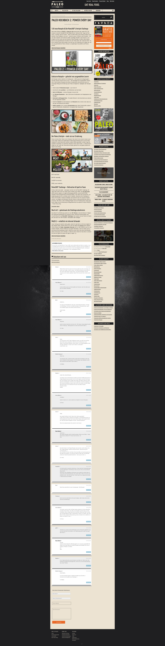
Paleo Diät (104, 248)
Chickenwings (97, 291)
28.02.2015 (88, 446)
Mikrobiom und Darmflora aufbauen (101, 156)
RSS (105, 23)
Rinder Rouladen (97, 268)
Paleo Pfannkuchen (98, 280)
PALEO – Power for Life (67, 31)
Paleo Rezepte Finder (104, 236)
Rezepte (56, 10)
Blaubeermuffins (97, 105)
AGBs (73, 636)
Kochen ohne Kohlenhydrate (100, 212)
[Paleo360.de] (57, 8)
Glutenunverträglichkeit (66, 637)
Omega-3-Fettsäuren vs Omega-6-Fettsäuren (103, 222)
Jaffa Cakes (96, 97)
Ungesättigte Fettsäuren (99, 227)
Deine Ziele (64, 631)
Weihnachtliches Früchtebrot (100, 83)
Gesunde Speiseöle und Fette (100, 224)
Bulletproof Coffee (97, 277)
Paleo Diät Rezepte (103, 251)
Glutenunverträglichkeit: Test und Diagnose (103, 309)
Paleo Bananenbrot (103, 192)
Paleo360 (74, 631)
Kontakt (73, 633)
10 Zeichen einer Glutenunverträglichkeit (102, 154)
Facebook (95, 23)
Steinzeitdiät (107, 246)
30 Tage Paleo (86, 191)
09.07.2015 (88, 395)
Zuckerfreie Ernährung (98, 164)
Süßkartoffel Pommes (98, 275)
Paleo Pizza (96, 282)
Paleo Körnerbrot (97, 86)
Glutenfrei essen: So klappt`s (100, 316)
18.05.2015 (88, 411)
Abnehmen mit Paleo (65, 633)
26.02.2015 (88, 466)
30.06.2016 (88, 300)
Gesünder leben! (55, 206)
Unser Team (89, 1)
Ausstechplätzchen (98, 92)
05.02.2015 (88, 558)
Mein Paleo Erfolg (55, 637)
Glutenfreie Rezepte (98, 319)
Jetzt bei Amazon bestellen (58, 48)
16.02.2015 (88, 485)
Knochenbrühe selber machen (100, 263)
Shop (108, 1)
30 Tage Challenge (76, 10)
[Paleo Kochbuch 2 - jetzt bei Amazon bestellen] (72, 171)
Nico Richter (68, 24)
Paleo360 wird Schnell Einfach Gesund (104, 184)
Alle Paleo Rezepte (98, 301)
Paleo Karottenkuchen (98, 88)
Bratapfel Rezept (97, 95)
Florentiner (96, 81)
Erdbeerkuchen (97, 102)
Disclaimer (74, 640)
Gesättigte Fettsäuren (98, 226)
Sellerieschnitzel (97, 289)
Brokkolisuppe (97, 266)
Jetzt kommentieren (56, 262)
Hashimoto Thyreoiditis (98, 326)
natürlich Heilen (88, 10)
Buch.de (72, 227)
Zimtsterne (96, 93)
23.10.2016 (88, 282)
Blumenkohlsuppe (97, 272)
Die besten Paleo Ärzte (98, 151)
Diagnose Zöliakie (97, 312)
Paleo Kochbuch (95, 1)
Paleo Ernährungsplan (98, 157)
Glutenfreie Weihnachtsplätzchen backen (102, 318)
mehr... (110, 48)
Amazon (82, 225)
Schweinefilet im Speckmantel (100, 287)
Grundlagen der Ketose (99, 207)
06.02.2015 (88, 571)
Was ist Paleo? (55, 631)
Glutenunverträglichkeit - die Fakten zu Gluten (103, 307)
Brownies (96, 104)
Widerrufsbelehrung (75, 638)
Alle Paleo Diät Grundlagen (99, 255)
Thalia (61, 227)
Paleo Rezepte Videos (98, 299)
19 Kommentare (75, 24)
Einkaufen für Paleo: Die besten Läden (102, 152)
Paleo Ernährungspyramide (55, 634)
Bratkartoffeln (97, 273)
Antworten (88, 293)
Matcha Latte (96, 296)
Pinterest (102, 23)
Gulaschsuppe (97, 284)
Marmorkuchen (97, 90)
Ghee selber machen (98, 265)
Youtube (111, 23)
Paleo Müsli (96, 278)
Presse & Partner (102, 1)
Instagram (108, 23)
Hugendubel (67, 227)
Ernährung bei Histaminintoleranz (101, 159)
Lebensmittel (54, 636)
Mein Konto (112, 1)
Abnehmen (98, 10)
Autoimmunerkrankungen (66, 636)
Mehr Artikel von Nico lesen (57, 250)
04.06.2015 (88, 431)
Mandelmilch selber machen (100, 261)
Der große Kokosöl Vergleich (100, 163)
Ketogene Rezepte (98, 209)
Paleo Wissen (65, 10)
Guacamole (96, 270)
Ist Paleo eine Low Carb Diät (100, 216)
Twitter (99, 23)
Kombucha (96, 294)
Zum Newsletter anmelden (103, 45)
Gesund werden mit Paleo (103, 173)
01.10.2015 (88, 354)
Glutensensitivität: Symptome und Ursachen (103, 314)
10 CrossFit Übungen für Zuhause (101, 161)
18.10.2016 (88, 266)
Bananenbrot (96, 285)
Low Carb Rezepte (98, 211)
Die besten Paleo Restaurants (100, 149)
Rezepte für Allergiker (98, 297)
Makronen (96, 85)
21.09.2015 (88, 337)
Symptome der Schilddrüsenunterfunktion (102, 329)
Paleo (98, 250)
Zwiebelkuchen (97, 292)
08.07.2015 (88, 373)
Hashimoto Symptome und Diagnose (101, 327)
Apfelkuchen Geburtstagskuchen (100, 98)
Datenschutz (74, 637)
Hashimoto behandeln (66, 634)
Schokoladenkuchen (98, 100)
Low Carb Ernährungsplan (99, 214)
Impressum (74, 634)
